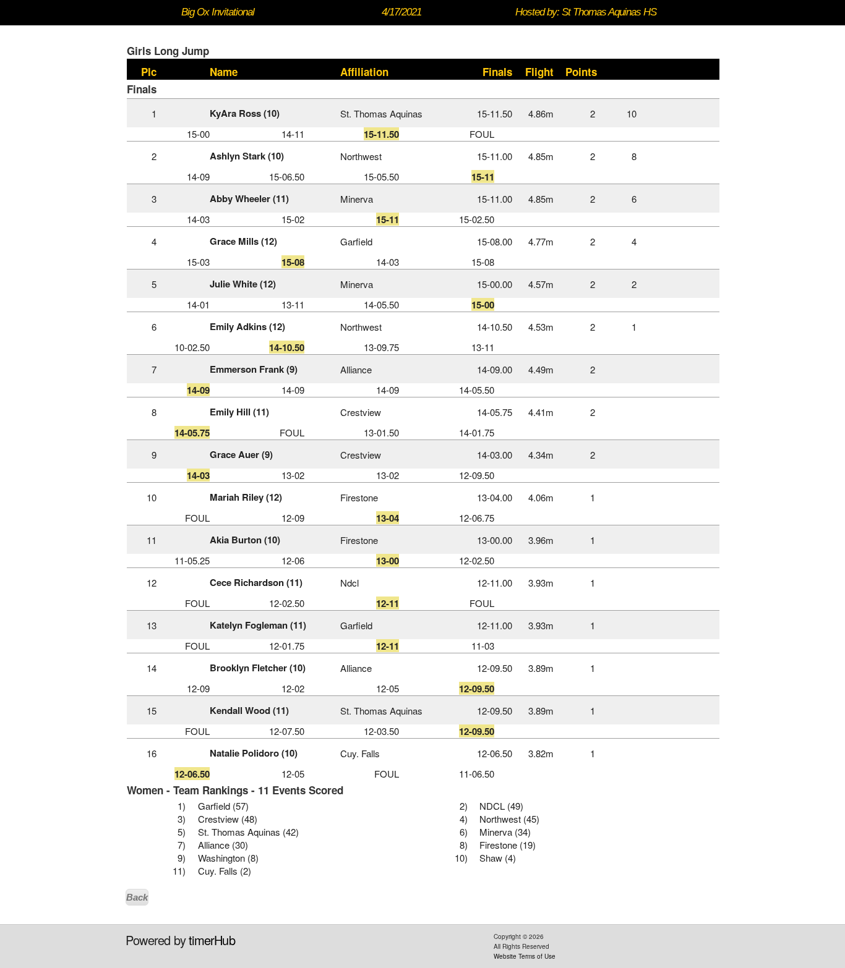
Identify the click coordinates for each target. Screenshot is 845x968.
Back (137, 897)
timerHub (212, 940)
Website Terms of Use (524, 956)
